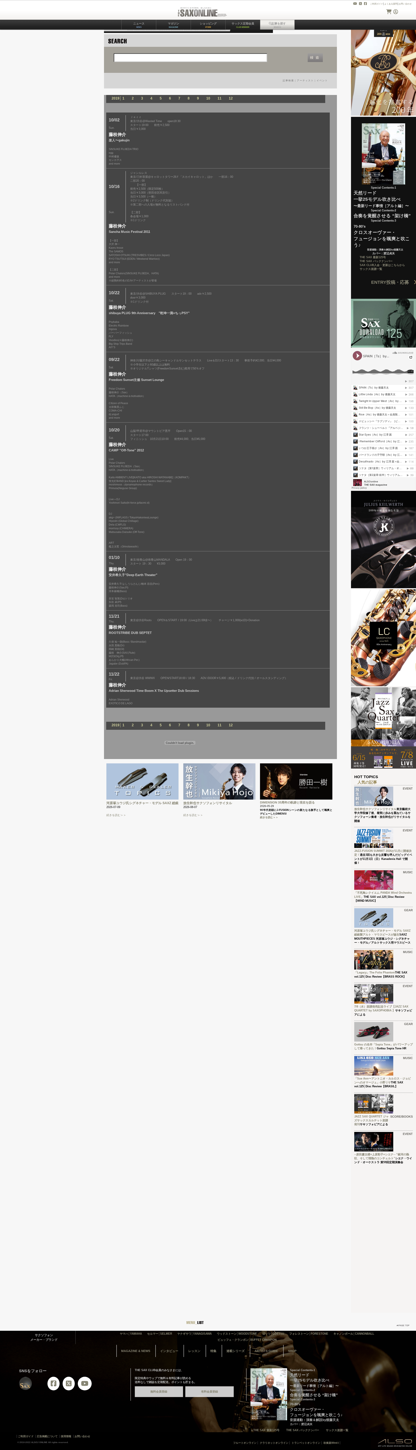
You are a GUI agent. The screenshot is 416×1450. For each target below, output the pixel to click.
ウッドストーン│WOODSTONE (237, 1333)
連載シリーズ (235, 1351)
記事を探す (279, 25)
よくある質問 (390, 4)
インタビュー (169, 1351)
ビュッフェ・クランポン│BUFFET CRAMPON (247, 1339)
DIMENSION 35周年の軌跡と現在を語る (287, 802)
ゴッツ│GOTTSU (273, 1333)
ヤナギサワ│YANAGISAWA (194, 1333)
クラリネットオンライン (274, 1442)
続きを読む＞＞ (116, 815)
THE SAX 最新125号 (373, 257)
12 (231, 98)
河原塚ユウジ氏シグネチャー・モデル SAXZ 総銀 (142, 803)
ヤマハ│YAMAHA (131, 1333)
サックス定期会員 (243, 25)
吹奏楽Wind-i (331, 1442)
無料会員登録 (158, 1391)
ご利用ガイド (376, 4)
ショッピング (208, 25)
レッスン (194, 1351)
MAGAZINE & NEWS (135, 1351)
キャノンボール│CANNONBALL (353, 1333)
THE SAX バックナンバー (376, 261)
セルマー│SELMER (159, 1333)
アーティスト (305, 80)
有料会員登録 (209, 1391)
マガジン (173, 25)
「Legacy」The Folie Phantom (374, 972)
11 (219, 98)
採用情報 (66, 1436)
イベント (322, 80)
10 (208, 98)
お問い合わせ (405, 4)
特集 (213, 1351)
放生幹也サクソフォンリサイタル (207, 803)
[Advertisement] (383, 1233)
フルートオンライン (245, 1442)
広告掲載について (47, 1436)
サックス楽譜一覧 (371, 269)
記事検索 (288, 80)
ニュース (139, 25)
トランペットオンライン (306, 1442)
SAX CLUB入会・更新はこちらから (382, 265)
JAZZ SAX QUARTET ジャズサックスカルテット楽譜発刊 (371, 1120)
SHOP (292, 1351)
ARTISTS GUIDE (266, 1351)
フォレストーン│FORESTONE (308, 1333)
